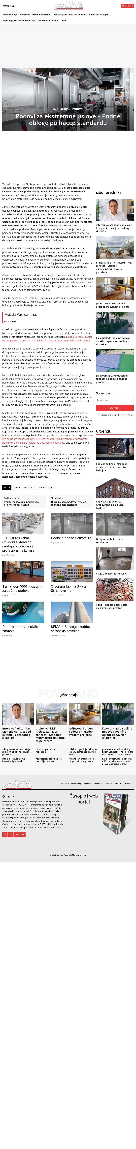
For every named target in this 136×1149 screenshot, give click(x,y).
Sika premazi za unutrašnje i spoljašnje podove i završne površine (112, 379)
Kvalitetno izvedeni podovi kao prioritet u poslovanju (21, 503)
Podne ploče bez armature (71, 538)
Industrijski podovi (68, 109)
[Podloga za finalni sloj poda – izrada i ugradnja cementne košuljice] (115, 449)
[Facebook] (4, 834)
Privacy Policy (127, 415)
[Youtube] (23, 834)
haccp (17, 487)
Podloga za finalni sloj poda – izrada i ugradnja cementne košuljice (112, 467)
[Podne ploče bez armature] (72, 523)
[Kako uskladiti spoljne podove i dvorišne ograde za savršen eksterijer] (115, 323)
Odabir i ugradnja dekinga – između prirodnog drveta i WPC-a (83, 752)
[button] (8, 5)
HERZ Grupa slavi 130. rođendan (47, 750)
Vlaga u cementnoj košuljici (111, 573)
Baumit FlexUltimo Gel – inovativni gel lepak (14, 760)
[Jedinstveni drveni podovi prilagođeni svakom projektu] (115, 288)
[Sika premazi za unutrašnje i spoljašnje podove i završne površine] (115, 360)
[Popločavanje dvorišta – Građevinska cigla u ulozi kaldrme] (115, 486)
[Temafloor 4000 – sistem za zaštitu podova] (23, 571)
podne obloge (45, 487)
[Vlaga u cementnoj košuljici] (115, 558)
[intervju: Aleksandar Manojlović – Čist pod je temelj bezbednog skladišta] (115, 210)
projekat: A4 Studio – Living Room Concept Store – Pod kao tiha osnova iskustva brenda (117, 752)
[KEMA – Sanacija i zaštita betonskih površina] (72, 612)
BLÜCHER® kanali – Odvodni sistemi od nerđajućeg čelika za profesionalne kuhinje (18, 544)
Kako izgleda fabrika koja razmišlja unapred (49, 760)
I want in (113, 408)
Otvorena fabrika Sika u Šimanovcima (68, 588)
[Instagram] (10, 834)
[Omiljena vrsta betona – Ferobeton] (115, 524)
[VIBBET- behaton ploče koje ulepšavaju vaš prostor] (115, 589)
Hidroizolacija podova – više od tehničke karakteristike (68, 503)
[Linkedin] (16, 834)
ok (25, 487)
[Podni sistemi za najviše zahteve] (23, 612)
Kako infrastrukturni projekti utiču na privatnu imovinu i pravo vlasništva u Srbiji (117, 761)
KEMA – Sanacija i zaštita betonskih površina (70, 629)
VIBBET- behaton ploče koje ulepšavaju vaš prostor (111, 606)
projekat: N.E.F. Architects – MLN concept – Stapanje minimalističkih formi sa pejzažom (114, 267)
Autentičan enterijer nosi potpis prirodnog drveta (81, 760)
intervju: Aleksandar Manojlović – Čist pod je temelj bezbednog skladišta (115, 228)
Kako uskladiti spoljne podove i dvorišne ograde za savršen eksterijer (114, 341)
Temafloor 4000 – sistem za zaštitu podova (22, 588)
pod (32, 487)
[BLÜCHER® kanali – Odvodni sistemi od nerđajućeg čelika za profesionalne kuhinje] (23, 523)
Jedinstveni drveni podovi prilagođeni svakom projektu (112, 305)
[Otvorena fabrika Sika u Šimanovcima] (72, 571)
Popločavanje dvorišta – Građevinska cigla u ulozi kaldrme (110, 505)
